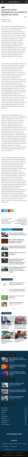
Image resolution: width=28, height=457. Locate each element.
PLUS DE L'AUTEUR (18, 229)
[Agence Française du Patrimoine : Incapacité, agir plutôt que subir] (4, 247)
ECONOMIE (7, 5)
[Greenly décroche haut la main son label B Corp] (4, 297)
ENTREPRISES (4, 236)
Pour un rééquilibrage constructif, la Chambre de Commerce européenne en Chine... (17, 373)
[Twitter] (5, 210)
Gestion (12, 5)
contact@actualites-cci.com (18, 449)
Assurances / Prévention (4, 270)
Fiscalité (3, 262)
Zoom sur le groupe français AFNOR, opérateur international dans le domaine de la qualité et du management (21, 221)
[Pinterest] (9, 210)
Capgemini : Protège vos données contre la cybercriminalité (6, 327)
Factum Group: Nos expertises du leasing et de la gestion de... (7, 342)
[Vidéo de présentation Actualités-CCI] (21, 335)
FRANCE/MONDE (17, 323)
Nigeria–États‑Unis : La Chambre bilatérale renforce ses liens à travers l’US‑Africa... (17, 359)
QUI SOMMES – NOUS (10, 453)
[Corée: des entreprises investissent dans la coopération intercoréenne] (4, 291)
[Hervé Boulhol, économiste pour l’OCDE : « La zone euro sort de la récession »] (4, 304)
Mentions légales (14, 446)
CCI (15, 338)
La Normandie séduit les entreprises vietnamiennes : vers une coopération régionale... (17, 366)
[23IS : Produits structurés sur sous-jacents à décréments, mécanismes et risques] (4, 241)
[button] (2, 2)
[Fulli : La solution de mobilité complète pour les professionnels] (4, 234)
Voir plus (13, 309)
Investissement (4, 242)
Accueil (2, 5)
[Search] (26, 2)
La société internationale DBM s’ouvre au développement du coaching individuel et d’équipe (7, 221)
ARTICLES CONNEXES (7, 229)
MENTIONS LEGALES (18, 453)
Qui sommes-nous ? (5, 446)
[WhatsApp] (12, 210)
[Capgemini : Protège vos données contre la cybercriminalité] (7, 320)
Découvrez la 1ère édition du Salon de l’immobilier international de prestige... (20, 327)
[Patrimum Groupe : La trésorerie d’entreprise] (4, 254)
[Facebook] (2, 210)
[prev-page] (2, 275)
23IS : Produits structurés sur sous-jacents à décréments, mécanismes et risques (16, 241)
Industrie (3, 323)
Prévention (4, 249)
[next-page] (4, 275)
